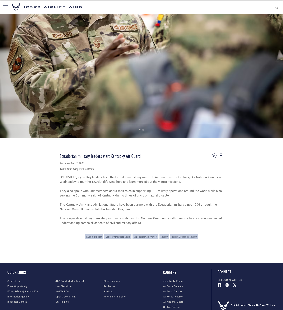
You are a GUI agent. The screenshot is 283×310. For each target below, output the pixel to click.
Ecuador (164, 236)
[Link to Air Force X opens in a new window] (234, 285)
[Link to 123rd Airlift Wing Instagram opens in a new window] (227, 285)
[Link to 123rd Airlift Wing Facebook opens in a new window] (220, 285)
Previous (14, 76)
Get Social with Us (230, 280)
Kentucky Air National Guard (118, 236)
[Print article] (214, 155)
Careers (169, 272)
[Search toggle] (277, 7)
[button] (5, 7)
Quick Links (16, 272)
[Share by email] (221, 155)
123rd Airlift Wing (94, 236)
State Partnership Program (145, 236)
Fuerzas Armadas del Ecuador (184, 236)
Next (269, 76)
